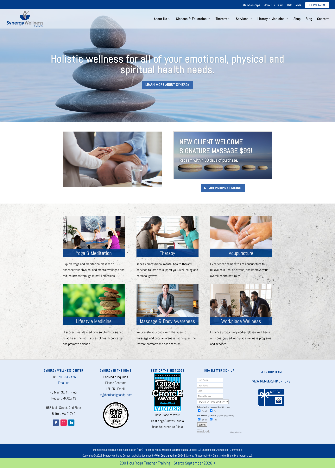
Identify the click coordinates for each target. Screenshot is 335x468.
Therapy (221, 19)
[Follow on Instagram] (63, 422)
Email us (63, 382)
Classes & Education (191, 19)
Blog (309, 19)
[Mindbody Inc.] (203, 432)
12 (125, 178)
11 (122, 178)
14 (132, 178)
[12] (112, 186)
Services (242, 19)
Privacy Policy (236, 432)
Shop (297, 19)
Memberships (251, 5)
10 (119, 178)
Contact (323, 19)
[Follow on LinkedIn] (71, 422)
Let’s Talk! (317, 5)
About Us (160, 19)
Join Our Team (273, 5)
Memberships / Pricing (222, 188)
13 (129, 178)
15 (135, 178)
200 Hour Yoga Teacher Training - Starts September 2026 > (168, 463)
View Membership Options (271, 381)
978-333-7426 (66, 377)
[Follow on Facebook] (56, 422)
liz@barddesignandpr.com (115, 395)
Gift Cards (294, 5)
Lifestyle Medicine (271, 19)
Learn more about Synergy (167, 84)
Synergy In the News (115, 370)
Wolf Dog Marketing (166, 455)
